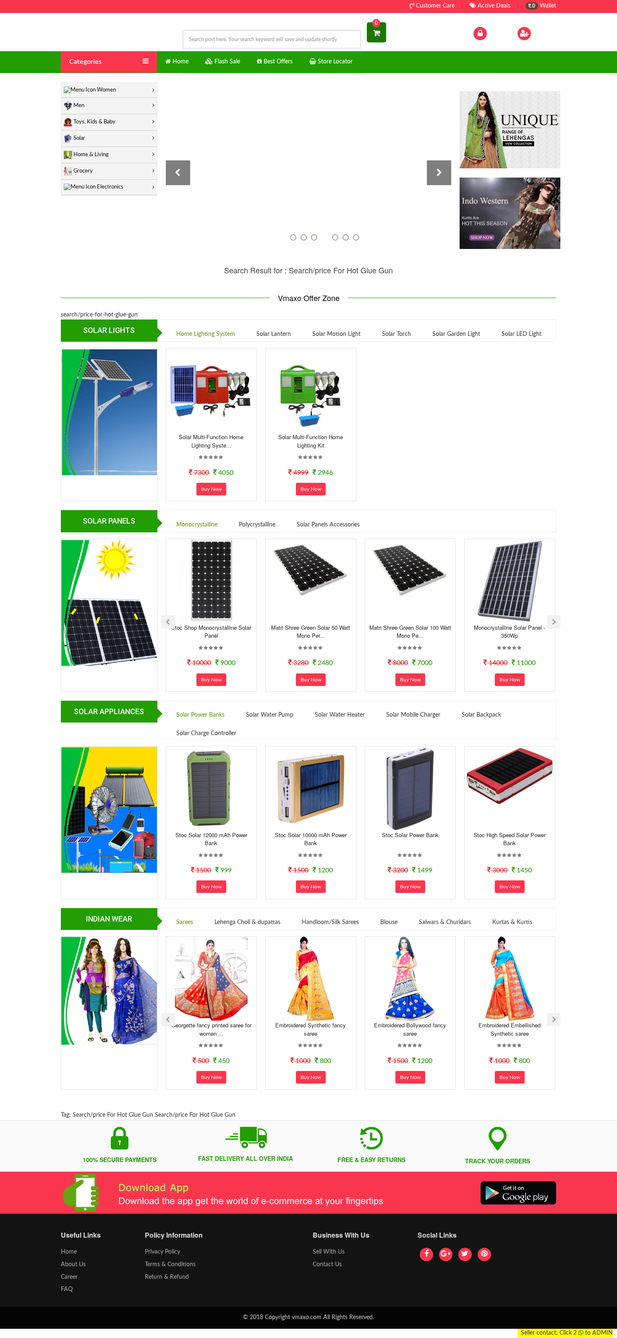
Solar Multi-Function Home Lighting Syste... (211, 441)
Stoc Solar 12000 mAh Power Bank (211, 839)
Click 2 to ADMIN (586, 1333)
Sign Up (543, 33)
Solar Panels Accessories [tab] (328, 525)
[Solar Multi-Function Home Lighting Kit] (311, 390)
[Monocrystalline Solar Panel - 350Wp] (509, 581)
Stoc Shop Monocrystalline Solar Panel (211, 631)
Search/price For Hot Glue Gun (113, 1115)
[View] (222, 425)
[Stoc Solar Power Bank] (410, 788)
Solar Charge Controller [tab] (206, 733)
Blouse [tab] (388, 922)
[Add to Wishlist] (200, 425)
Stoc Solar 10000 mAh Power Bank (311, 839)
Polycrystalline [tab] (257, 525)
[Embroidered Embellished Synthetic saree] (509, 979)
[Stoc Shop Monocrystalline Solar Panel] (211, 581)
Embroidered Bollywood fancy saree (410, 1029)
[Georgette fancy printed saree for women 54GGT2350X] (211, 979)
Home (69, 1252)
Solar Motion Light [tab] (336, 334)
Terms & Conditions (170, 1264)
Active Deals (493, 6)
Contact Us (327, 1264)
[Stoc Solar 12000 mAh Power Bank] (211, 788)
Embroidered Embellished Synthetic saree (509, 1029)
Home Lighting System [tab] (205, 334)
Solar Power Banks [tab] (200, 715)
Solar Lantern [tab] (273, 334)
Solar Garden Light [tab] (456, 334)
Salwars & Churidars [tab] (445, 922)
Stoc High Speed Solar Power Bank (509, 839)
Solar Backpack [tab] (481, 715)
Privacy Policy (162, 1252)
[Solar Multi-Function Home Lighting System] (211, 390)
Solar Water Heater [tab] (340, 715)
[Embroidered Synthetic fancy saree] (311, 979)
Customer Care (434, 6)
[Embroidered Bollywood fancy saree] (410, 979)
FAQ (67, 1289)
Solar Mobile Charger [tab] (413, 715)
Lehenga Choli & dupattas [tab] (247, 922)
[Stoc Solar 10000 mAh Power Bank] (311, 788)
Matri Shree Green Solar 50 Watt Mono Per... (310, 631)
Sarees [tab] (184, 922)
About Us (73, 1264)
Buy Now (211, 489)
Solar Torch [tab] (396, 334)
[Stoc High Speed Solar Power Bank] (509, 775)
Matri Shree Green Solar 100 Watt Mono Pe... (410, 631)
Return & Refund (167, 1277)
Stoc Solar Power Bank (410, 835)
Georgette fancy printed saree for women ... (211, 1029)
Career (69, 1277)
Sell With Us (329, 1252)
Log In (496, 33)
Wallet (543, 6)
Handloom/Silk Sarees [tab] (330, 922)
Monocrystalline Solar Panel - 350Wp (509, 631)
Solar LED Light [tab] (521, 334)
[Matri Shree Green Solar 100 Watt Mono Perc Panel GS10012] (410, 569)
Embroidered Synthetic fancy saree (310, 1029)
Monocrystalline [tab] (196, 525)
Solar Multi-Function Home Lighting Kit (310, 441)
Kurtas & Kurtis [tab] (512, 922)
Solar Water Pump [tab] (269, 715)
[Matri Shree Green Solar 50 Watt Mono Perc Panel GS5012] (311, 569)
